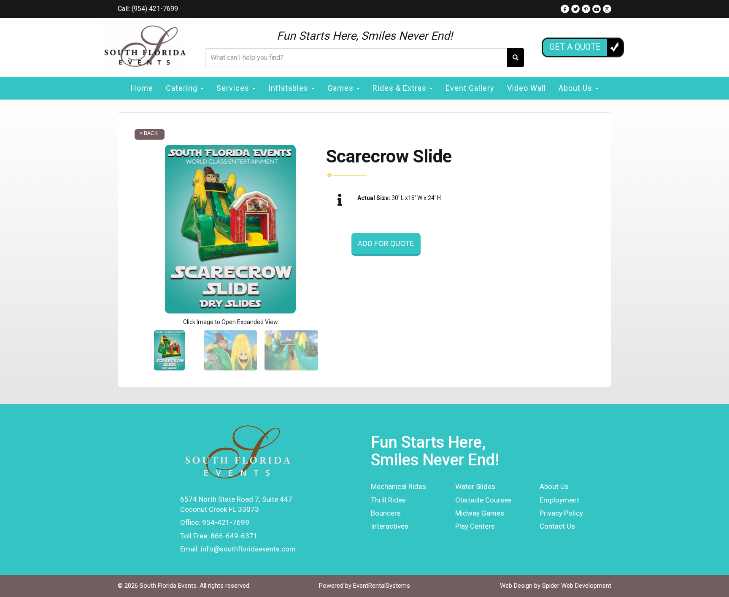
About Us (554, 486)
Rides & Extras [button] (401, 88)
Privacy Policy (561, 513)
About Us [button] (576, 88)
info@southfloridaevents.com (248, 549)
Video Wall (526, 88)
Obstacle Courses (483, 500)
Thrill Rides (388, 500)
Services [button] (233, 88)
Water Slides (475, 486)
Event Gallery (470, 88)
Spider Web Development (576, 585)
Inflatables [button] (289, 88)
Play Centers (475, 526)
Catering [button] (183, 88)
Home (142, 88)
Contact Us (557, 526)
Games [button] (341, 88)
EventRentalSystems (381, 585)
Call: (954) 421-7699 (148, 9)
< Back (149, 133)
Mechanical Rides (398, 486)
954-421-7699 (225, 522)
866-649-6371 (234, 536)
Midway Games (479, 513)
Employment (559, 500)
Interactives (389, 526)
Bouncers (386, 513)
